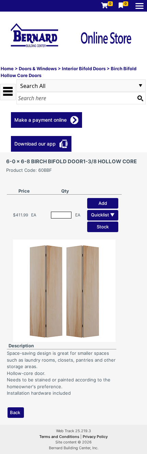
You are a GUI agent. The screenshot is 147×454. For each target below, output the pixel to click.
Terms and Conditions (59, 436)
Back (15, 412)
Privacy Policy (95, 436)
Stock (103, 226)
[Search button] (140, 98)
